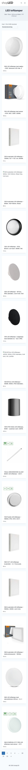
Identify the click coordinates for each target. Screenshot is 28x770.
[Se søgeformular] (21, 3)
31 (3, 756)
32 (7, 756)
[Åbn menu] (24, 3)
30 (22, 753)
